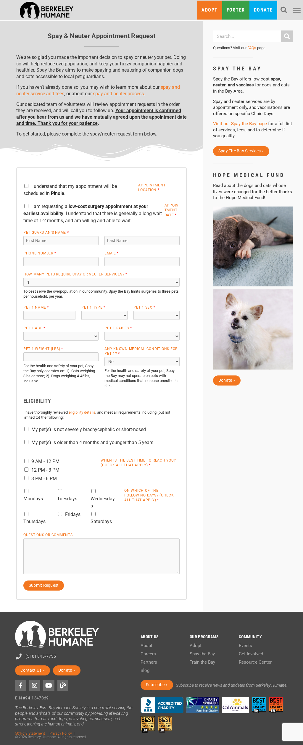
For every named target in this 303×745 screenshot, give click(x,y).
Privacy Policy (60, 733)
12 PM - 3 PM (45, 470)
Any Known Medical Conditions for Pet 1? (141, 351)
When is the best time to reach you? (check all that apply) (138, 462)
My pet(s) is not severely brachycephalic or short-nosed (88, 429)
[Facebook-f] (20, 685)
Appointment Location (151, 187)
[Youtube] (48, 685)
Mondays (33, 498)
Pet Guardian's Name (46, 232)
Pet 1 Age (34, 328)
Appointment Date (172, 210)
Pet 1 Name (36, 307)
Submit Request (44, 585)
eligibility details (82, 412)
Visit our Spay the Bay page (240, 123)
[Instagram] (35, 685)
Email (111, 253)
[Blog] (63, 685)
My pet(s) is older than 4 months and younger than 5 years (92, 442)
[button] (284, 10)
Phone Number (39, 253)
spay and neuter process (118, 93)
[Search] (287, 36)
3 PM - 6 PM (44, 478)
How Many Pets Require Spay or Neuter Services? (75, 274)
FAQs (251, 48)
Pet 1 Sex (144, 307)
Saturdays (101, 521)
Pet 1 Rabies (118, 328)
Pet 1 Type (93, 307)
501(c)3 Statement (30, 733)
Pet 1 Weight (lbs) (43, 348)
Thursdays (34, 521)
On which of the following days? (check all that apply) (149, 495)
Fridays (72, 514)
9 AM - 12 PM (45, 461)
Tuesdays (67, 498)
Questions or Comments (48, 535)
